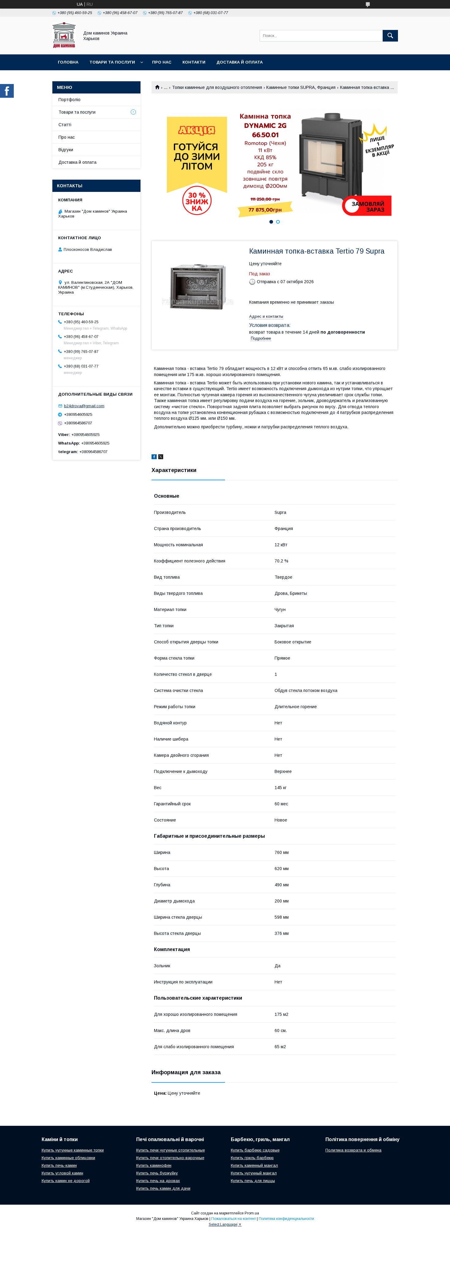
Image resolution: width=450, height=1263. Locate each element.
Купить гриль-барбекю (252, 1157)
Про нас (161, 62)
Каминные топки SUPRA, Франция (301, 87)
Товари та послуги (112, 62)
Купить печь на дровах (158, 1180)
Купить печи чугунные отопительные (170, 1150)
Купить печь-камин (59, 1165)
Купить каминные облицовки (68, 1157)
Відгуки (65, 149)
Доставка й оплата (239, 62)
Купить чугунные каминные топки (73, 1150)
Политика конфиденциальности (286, 1219)
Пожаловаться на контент (233, 1219)
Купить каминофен (153, 1165)
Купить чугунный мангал (254, 1173)
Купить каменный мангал (254, 1165)
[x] (160, 457)
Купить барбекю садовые (255, 1150)
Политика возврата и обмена (353, 1150)
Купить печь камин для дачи (163, 1188)
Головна (68, 62)
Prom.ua (252, 1213)
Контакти (193, 62)
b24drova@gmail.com (84, 406)
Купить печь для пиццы (253, 1180)
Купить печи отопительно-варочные (170, 1157)
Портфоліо (69, 99)
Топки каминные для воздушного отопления (217, 87)
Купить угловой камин (62, 1173)
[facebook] (154, 457)
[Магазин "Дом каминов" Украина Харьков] (64, 46)
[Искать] (390, 36)
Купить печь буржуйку (157, 1173)
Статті (64, 124)
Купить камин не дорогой (66, 1180)
